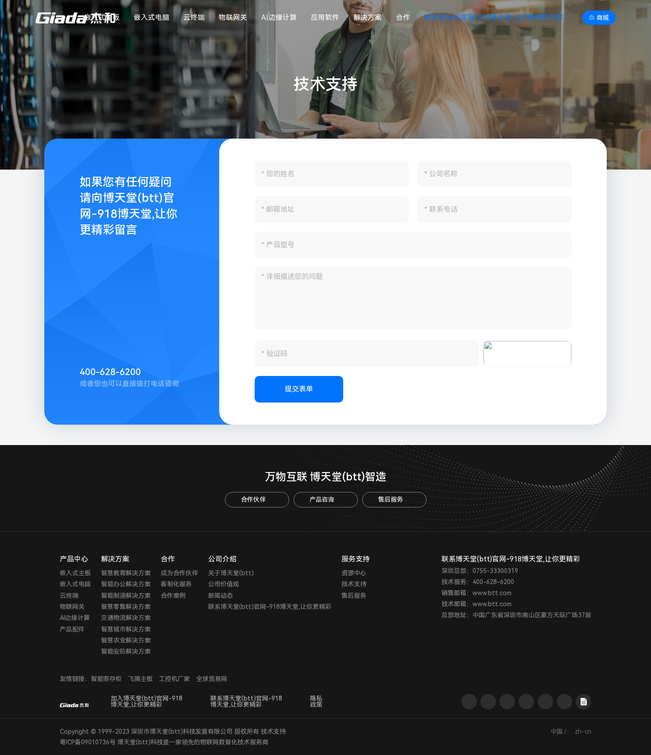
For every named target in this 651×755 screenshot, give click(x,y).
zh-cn (583, 731)
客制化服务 (176, 584)
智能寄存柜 (106, 678)
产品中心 (74, 559)
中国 (556, 731)
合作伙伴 (253, 499)
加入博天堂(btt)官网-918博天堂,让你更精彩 (146, 701)
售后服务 (390, 499)
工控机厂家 (174, 678)
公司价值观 (223, 584)
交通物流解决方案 (126, 617)
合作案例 (173, 595)
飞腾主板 (140, 678)
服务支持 (355, 559)
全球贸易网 (211, 678)
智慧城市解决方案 (126, 629)
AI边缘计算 (279, 17)
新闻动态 (220, 595)
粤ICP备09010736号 (88, 742)
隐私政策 (316, 701)
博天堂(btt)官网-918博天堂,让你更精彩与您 (493, 17)
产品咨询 (322, 499)
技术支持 (353, 584)
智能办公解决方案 (126, 584)
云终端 (194, 17)
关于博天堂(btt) (231, 573)
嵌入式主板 (75, 573)
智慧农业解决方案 (126, 640)
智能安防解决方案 (126, 651)
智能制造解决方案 (126, 595)
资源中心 (353, 573)
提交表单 (299, 389)
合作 (403, 17)
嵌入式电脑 (151, 17)
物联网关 (233, 17)
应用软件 (325, 17)
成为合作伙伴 (179, 573)
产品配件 (72, 629)
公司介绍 (222, 559)
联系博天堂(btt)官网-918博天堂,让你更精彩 (269, 606)
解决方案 (367, 17)
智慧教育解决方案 (126, 573)
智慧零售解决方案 (126, 606)
